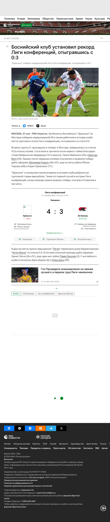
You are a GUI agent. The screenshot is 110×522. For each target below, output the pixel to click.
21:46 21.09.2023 (11, 38)
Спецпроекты (10, 448)
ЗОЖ (45, 444)
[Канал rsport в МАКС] (9, 428)
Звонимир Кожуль (39, 162)
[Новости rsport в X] (61, 428)
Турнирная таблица (54, 239)
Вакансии (8, 459)
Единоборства (77, 444)
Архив (105, 448)
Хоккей (53, 444)
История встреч (84, 239)
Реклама (24, 448)
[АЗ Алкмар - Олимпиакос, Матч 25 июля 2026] (79, 218)
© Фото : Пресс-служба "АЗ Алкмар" (24, 119)
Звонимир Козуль (24, 224)
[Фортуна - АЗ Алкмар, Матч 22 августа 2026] (84, 218)
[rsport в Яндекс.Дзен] (19, 428)
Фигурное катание (21, 444)
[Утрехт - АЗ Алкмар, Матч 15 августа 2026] (82, 218)
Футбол (16, 293)
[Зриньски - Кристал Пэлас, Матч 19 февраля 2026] (25, 218)
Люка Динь (58, 260)
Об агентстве (74, 448)
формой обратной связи (15, 507)
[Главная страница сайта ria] (4, 25)
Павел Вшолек (68, 256)
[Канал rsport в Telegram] (51, 428)
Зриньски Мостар (65, 293)
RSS (97, 448)
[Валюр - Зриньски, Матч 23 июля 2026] (28, 218)
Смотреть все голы (54, 233)
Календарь (27, 239)
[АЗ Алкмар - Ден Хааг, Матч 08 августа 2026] (81, 218)
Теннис (103, 444)
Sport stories (91, 444)
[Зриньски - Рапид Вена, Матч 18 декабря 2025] (24, 218)
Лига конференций (55, 192)
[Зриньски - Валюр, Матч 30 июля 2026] (30, 218)
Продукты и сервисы (41, 448)
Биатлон (36, 444)
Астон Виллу (19, 252)
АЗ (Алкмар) (28, 293)
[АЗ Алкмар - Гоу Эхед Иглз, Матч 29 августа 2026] (85, 218)
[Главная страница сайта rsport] (17, 25)
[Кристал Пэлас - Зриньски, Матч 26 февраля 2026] (27, 218)
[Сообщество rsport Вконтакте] (30, 428)
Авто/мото (63, 444)
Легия (56, 248)
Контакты (88, 448)
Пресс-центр (59, 448)
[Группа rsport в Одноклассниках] (40, 428)
